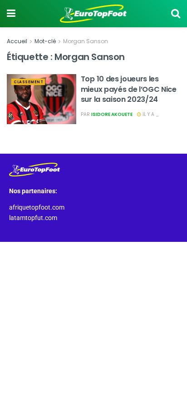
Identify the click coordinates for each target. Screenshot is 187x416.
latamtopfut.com (33, 217)
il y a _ (150, 114)
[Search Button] (175, 13)
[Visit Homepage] (93, 14)
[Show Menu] (11, 13)
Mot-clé (45, 41)
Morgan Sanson (85, 41)
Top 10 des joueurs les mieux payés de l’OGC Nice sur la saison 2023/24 (129, 89)
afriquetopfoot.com (36, 207)
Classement (28, 82)
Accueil (17, 41)
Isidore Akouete (112, 114)
